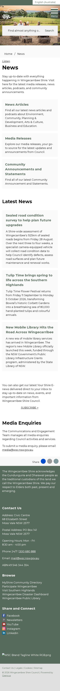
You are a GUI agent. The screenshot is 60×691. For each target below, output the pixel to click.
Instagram (13, 628)
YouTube (12, 624)
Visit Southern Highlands (18, 590)
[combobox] (46, 2)
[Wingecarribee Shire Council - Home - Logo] (13, 14)
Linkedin (12, 633)
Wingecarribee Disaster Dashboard (25, 594)
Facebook (13, 615)
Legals (18, 668)
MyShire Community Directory (22, 582)
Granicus (6, 675)
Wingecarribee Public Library (21, 598)
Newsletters (14, 620)
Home (8, 54)
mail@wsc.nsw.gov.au (25, 558)
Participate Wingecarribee (19, 586)
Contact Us (8, 668)
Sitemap (38, 668)
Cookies (28, 668)
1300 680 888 (27, 551)
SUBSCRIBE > (29, 407)
